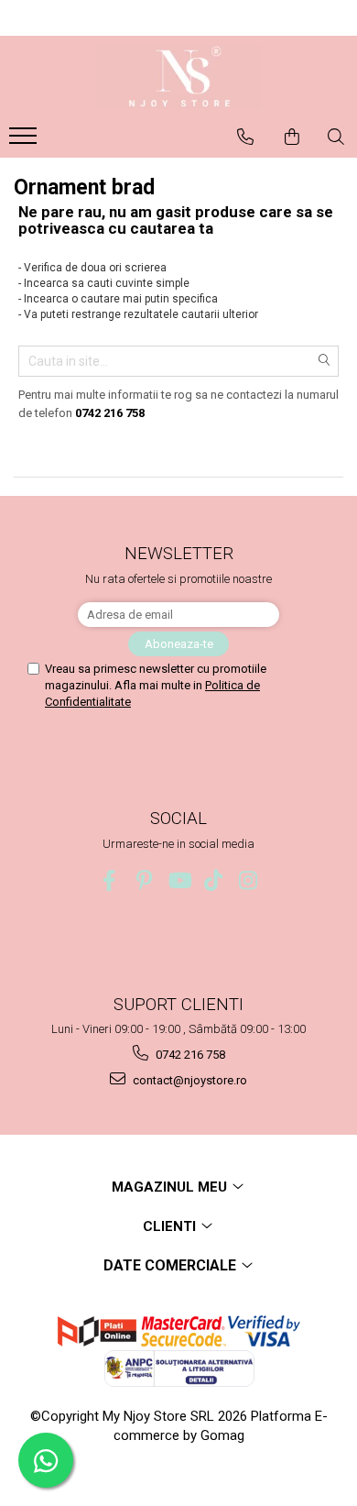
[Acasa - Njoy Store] (178, 77)
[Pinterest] (144, 880)
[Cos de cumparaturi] (292, 136)
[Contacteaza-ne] (245, 136)
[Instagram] (249, 880)
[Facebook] (109, 880)
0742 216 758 (189, 1054)
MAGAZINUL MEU (171, 1187)
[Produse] (25, 141)
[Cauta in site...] (336, 136)
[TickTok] (214, 880)
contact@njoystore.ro (188, 1080)
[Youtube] (179, 880)
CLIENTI (171, 1226)
